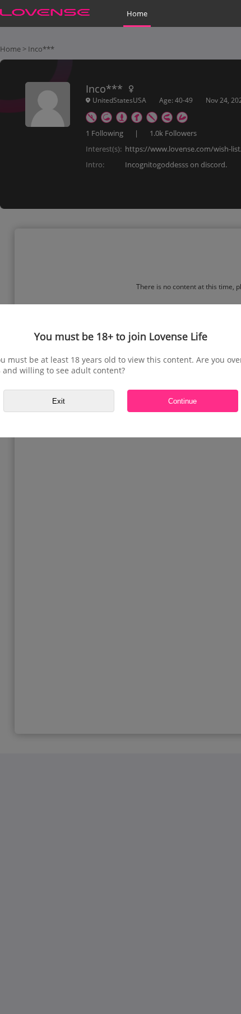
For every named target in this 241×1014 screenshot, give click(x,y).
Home (137, 13)
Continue (182, 401)
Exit (58, 401)
